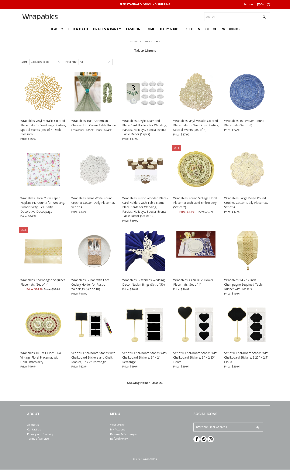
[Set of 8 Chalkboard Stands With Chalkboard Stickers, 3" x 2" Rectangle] (145, 324)
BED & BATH (78, 29)
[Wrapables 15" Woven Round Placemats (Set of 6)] (247, 92)
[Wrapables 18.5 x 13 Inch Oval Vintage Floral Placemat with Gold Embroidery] (43, 324)
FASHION (133, 29)
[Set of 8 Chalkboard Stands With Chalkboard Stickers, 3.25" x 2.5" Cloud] (247, 324)
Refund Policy (119, 438)
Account (249, 4)
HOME (150, 29)
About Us (33, 425)
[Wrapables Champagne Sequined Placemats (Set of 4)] (43, 251)
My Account (117, 429)
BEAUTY (56, 29)
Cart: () (265, 4)
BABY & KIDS (170, 29)
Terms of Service (38, 438)
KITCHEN (193, 29)
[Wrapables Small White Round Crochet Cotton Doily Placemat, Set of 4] (94, 170)
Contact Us (34, 429)
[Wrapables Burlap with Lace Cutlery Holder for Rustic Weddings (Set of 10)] (94, 251)
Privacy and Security (40, 434)
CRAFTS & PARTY (107, 29)
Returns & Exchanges (124, 434)
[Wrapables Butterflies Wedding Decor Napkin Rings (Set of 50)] (145, 251)
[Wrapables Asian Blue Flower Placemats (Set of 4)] (196, 245)
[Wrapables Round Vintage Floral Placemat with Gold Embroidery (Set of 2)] (196, 170)
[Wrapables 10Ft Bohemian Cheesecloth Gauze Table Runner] (94, 92)
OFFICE (211, 29)
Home (134, 41)
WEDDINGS (231, 29)
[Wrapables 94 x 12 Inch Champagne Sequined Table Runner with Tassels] (247, 251)
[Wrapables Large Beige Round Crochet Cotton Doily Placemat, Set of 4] (247, 170)
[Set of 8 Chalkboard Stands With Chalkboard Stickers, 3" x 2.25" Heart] (196, 324)
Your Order (117, 425)
